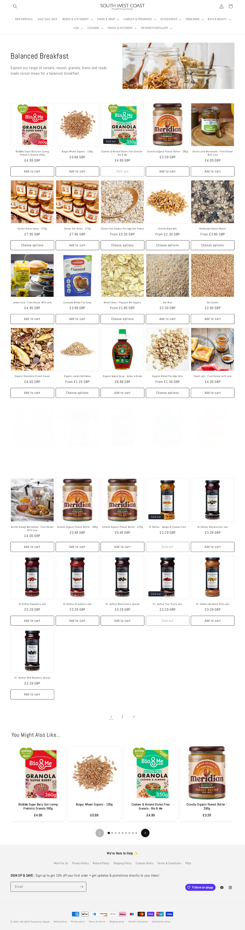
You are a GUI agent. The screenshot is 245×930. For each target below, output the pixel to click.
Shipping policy (116, 921)
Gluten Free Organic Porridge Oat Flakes (122, 228)
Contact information (138, 921)
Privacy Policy (80, 863)
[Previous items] (100, 833)
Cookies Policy (144, 863)
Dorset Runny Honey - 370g (32, 228)
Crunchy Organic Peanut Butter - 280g (167, 151)
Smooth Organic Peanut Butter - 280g (77, 527)
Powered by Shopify (40, 921)
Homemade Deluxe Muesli (212, 228)
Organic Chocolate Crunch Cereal (32, 376)
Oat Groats (213, 302)
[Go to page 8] (133, 833)
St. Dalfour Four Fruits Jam (167, 604)
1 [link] (111, 717)
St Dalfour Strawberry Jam (77, 604)
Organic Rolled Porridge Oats (167, 376)
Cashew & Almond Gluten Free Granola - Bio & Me (122, 153)
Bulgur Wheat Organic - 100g (77, 151)
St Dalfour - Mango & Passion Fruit (167, 527)
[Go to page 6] (126, 833)
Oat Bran (167, 302)
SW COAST (25, 921)
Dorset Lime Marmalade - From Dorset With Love (213, 153)
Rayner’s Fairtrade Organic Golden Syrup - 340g (122, 456)
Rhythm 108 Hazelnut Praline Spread (167, 454)
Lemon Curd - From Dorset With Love (32, 302)
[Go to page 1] (109, 833)
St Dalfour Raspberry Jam (32, 604)
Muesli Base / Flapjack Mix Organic (122, 302)
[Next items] (145, 833)
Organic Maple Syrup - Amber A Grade (122, 376)
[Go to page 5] (122, 833)
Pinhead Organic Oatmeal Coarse (32, 454)
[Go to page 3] (116, 833)
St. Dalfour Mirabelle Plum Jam (212, 604)
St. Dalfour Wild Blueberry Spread (32, 677)
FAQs (188, 863)
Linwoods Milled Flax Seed (77, 302)
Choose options (32, 245)
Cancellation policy (161, 921)
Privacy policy (78, 921)
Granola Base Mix (167, 228)
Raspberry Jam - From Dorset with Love (77, 454)
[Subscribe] (81, 887)
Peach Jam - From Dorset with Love (213, 376)
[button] (15, 6)
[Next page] (133, 716)
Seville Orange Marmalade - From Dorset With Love (32, 528)
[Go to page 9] (136, 833)
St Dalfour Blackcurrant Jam (213, 527)
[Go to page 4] (119, 833)
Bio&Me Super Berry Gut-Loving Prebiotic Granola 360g (32, 153)
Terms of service (97, 921)
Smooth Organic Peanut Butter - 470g (122, 527)
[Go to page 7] (129, 833)
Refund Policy (101, 863)
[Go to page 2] (112, 833)
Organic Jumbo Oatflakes (77, 376)
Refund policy (60, 921)
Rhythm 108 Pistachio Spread (213, 454)
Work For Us (61, 863)
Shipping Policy (122, 863)
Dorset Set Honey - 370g (77, 228)
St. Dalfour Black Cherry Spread (123, 604)
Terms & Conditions (169, 863)
